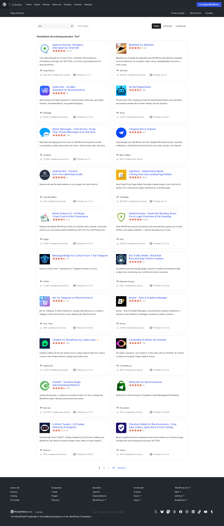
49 (113, 467)
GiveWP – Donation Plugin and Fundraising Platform (66, 383)
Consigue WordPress (209, 4)
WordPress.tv (99, 500)
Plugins (55, 496)
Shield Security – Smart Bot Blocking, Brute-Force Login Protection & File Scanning (153, 215)
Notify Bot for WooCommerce (145, 382)
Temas (54, 492)
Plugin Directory (17, 13)
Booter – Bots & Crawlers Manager (148, 297)
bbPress (179, 496)
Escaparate (56, 488)
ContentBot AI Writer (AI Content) (147, 339)
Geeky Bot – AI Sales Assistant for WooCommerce (68, 88)
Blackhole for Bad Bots (141, 44)
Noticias (13, 492)
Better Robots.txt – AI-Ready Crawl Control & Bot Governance (70, 215)
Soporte (96, 492)
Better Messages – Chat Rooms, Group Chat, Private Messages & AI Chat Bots (74, 130)
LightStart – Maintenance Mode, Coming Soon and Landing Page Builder (150, 173)
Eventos (137, 492)
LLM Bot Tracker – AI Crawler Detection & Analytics (68, 426)
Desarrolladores (99, 496)
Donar (137, 496)
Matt (178, 492)
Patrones (55, 500)
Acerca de (14, 488)
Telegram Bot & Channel (142, 129)
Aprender (97, 488)
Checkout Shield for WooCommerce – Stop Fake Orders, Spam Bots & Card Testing (152, 426)
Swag (137, 500)
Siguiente (122, 468)
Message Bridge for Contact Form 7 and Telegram (80, 255)
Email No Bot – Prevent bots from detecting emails (67, 173)
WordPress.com (183, 488)
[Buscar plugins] (72, 26)
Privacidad (14, 500)
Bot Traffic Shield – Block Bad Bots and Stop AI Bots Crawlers (146, 257)
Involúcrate (139, 488)
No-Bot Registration (140, 87)
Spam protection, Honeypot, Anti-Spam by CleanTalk (68, 46)
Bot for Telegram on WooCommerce (72, 297)
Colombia (39, 512)
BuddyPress (181, 500)
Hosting (13, 496)
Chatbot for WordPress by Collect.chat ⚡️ (75, 339)
